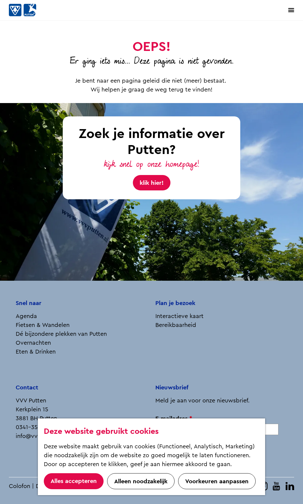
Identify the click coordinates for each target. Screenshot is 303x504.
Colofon (19, 486)
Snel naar (28, 303)
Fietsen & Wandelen (43, 325)
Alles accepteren (74, 481)
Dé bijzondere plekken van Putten (61, 334)
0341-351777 (32, 427)
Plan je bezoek (175, 303)
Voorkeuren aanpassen (217, 481)
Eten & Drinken (36, 352)
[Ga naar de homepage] (29, 10)
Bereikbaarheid (175, 325)
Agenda (26, 316)
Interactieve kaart (179, 316)
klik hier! (152, 183)
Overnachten (33, 343)
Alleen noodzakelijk (140, 481)
